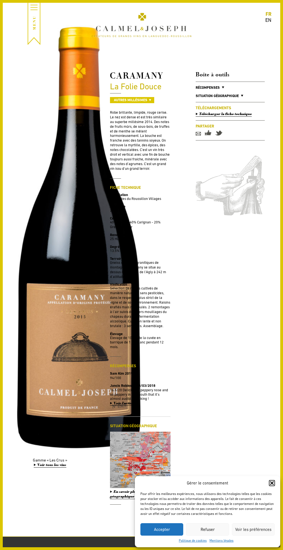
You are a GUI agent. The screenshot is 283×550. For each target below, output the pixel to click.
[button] (272, 483)
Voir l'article (124, 403)
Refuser (208, 529)
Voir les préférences (253, 529)
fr (268, 14)
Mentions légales (221, 541)
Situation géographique (217, 96)
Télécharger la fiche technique (225, 114)
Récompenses (208, 87)
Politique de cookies (193, 541)
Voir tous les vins (51, 465)
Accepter (162, 529)
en (268, 20)
